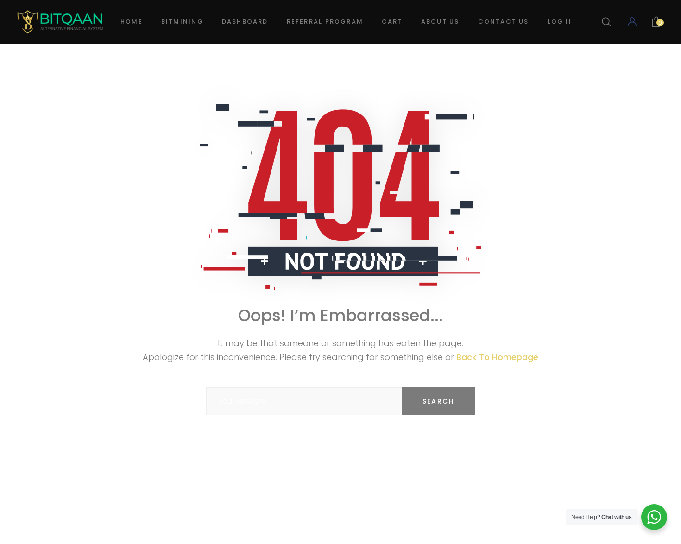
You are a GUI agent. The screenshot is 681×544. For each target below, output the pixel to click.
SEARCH (438, 401)
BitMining (182, 21)
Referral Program (325, 21)
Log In (561, 21)
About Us (440, 21)
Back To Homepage (497, 357)
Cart (392, 21)
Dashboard (245, 21)
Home (131, 21)
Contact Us (503, 21)
